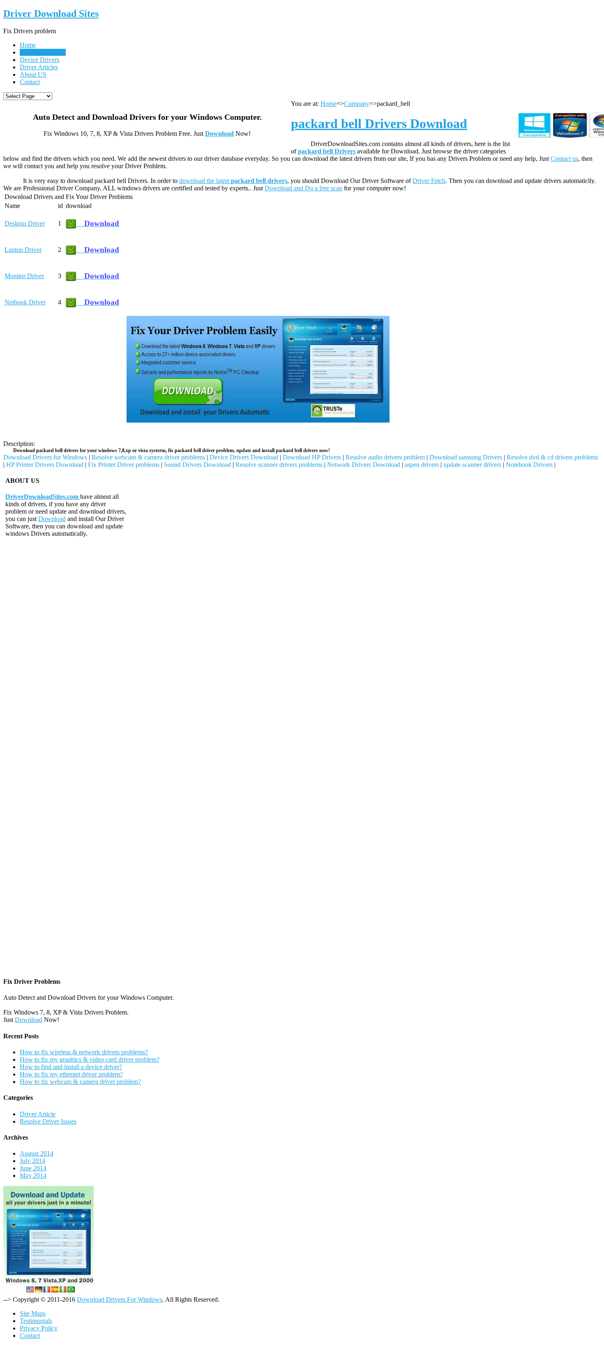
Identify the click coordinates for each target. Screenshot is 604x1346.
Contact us (564, 158)
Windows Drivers (42, 52)
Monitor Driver (24, 275)
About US (33, 74)
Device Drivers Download (244, 457)
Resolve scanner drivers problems (279, 464)
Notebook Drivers (529, 464)
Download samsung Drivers (465, 457)
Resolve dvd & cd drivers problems (552, 457)
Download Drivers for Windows (45, 457)
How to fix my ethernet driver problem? (71, 1074)
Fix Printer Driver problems (123, 464)
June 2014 (33, 1168)
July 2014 (32, 1160)
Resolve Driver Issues (48, 1121)
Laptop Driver (23, 249)
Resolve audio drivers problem (385, 457)
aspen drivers (422, 464)
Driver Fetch (429, 180)
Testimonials (36, 1320)
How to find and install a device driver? (71, 1066)
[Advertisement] (65, 367)
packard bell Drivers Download (379, 123)
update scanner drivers (472, 464)
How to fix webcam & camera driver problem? (80, 1081)
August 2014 (36, 1153)
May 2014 (33, 1175)
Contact (30, 81)
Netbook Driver (25, 302)
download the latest (233, 180)
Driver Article (37, 1114)
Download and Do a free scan (303, 188)
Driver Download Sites (51, 13)
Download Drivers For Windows (119, 1299)
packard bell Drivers (326, 151)
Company (356, 103)
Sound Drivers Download (197, 464)
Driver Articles (39, 67)
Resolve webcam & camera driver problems (148, 457)
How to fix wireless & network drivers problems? (84, 1052)
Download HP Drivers (312, 457)
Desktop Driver (25, 223)
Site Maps (33, 1313)
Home (28, 44)
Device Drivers (39, 59)
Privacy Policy (39, 1328)
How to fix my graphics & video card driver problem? (89, 1059)
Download (219, 133)
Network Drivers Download (363, 464)
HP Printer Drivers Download (44, 464)
